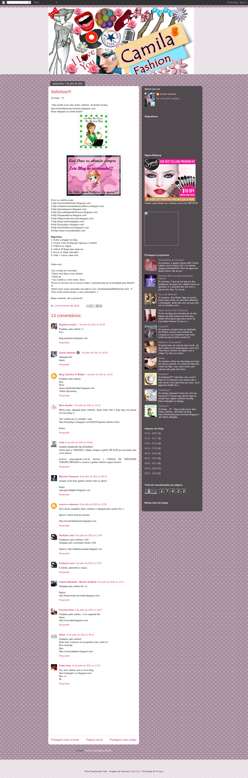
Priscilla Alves (66, 610)
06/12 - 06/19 (151, 458)
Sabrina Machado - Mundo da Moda (77, 582)
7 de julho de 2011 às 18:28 (94, 352)
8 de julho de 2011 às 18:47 (88, 610)
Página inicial (94, 739)
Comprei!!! (163, 326)
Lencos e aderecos (69, 504)
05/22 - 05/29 (151, 473)
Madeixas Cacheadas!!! (170, 342)
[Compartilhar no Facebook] (97, 306)
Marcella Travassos (69, 476)
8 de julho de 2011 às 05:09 (78, 442)
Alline (62, 634)
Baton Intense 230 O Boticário (173, 310)
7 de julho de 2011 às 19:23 (99, 374)
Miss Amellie (66, 405)
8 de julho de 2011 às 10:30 (93, 504)
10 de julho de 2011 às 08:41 (80, 634)
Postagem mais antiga (123, 739)
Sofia (61, 442)
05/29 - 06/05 (151, 468)
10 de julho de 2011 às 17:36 (86, 665)
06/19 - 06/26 (151, 453)
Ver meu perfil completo (168, 98)
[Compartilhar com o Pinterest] (100, 306)
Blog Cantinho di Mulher (72, 374)
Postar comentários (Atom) (98, 750)
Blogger (159, 771)
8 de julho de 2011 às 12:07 (88, 563)
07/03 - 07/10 (151, 443)
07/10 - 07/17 (151, 438)
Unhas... (162, 358)
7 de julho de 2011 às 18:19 (91, 324)
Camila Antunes (67, 352)
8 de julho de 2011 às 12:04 (88, 535)
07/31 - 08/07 (151, 433)
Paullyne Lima (66, 535)
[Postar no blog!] (91, 306)
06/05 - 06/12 (151, 463)
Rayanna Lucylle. (68, 324)
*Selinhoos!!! (164, 390)
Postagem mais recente (65, 739)
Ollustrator (135, 771)
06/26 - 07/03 (151, 448)
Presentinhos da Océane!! (171, 260)
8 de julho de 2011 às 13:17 (110, 582)
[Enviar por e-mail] (88, 306)
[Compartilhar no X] (94, 306)
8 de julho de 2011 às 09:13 (93, 476)
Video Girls (65, 665)
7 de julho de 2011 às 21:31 (87, 405)
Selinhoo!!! (163, 406)
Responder (64, 342)
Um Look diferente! (167, 294)
